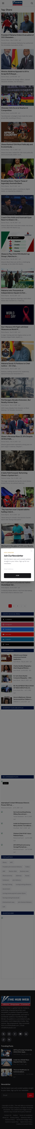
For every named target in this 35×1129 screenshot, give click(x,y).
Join (17, 575)
